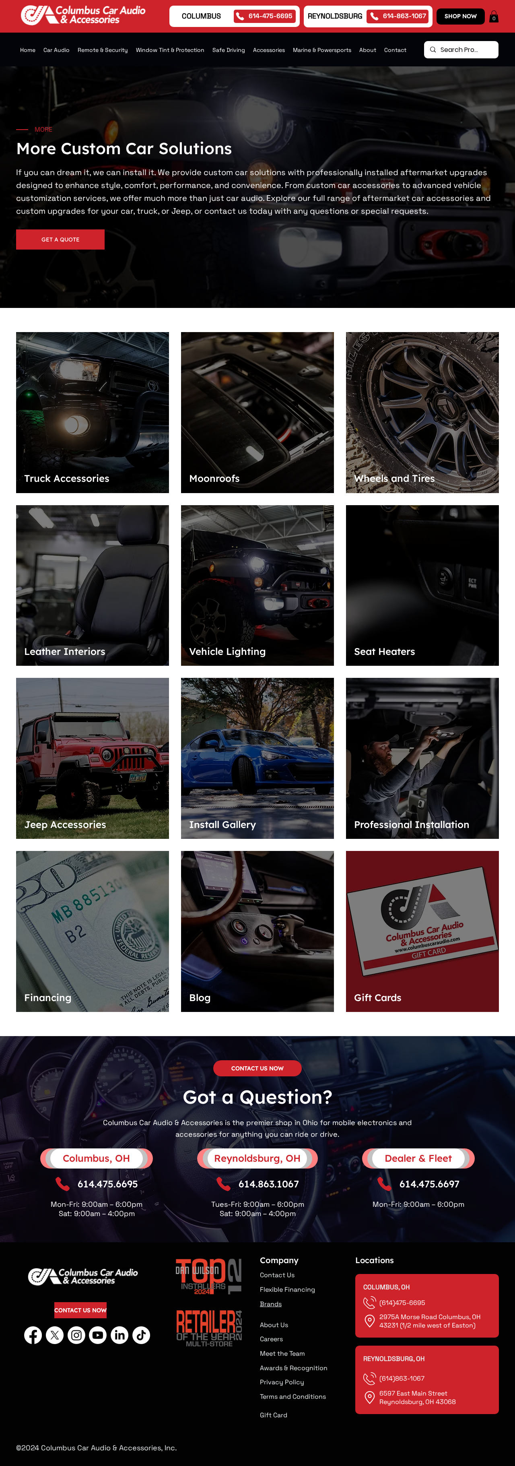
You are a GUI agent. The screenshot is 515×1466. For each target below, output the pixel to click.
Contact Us (277, 1275)
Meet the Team (282, 1353)
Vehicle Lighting (227, 651)
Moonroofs (214, 478)
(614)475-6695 (403, 1303)
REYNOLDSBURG (335, 16)
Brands (271, 1304)
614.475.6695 (108, 1184)
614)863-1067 (403, 1378)
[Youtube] (98, 1335)
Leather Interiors (64, 651)
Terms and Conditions (293, 1396)
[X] (55, 1335)
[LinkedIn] (119, 1335)
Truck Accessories (66, 478)
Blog (200, 997)
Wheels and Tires (394, 478)
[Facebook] (33, 1335)
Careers (271, 1339)
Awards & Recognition (294, 1368)
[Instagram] (76, 1335)
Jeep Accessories (65, 824)
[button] (494, 16)
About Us (274, 1325)
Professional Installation (412, 824)
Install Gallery (222, 824)
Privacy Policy (282, 1382)
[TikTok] (141, 1335)
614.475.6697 (429, 1184)
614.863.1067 (269, 1184)
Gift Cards (378, 997)
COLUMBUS (201, 16)
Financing (48, 997)
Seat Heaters (384, 651)
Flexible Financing (287, 1289)
